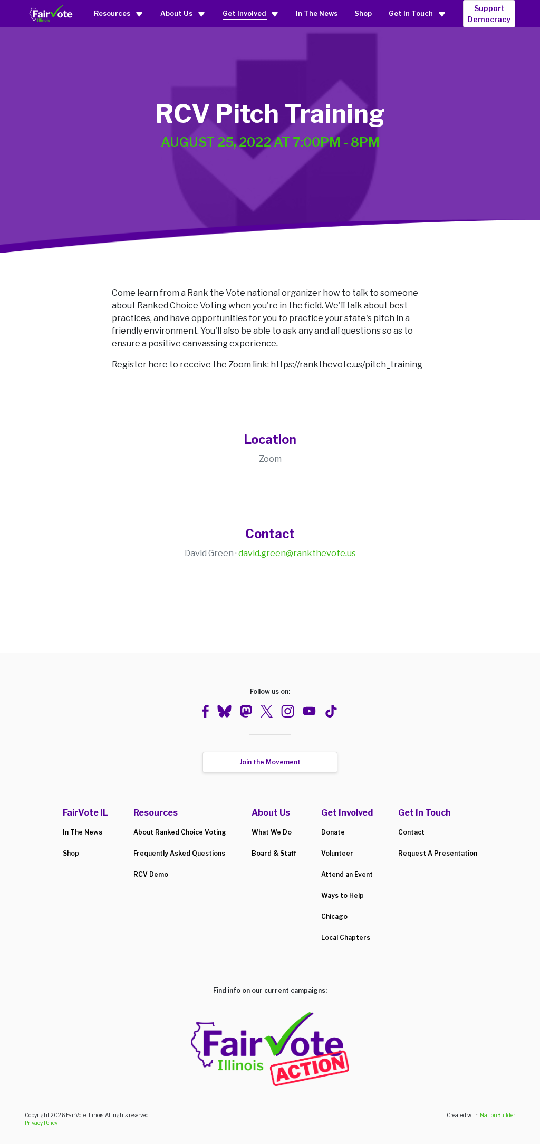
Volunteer (337, 853)
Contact (411, 832)
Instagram (287, 711)
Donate (333, 832)
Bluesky (224, 711)
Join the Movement (270, 762)
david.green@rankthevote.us (297, 553)
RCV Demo (150, 874)
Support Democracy (489, 14)
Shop (363, 13)
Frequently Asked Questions (179, 853)
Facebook (205, 711)
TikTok (331, 711)
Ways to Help (342, 895)
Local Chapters (345, 938)
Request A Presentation (437, 853)
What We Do (272, 832)
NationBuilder (497, 1115)
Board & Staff (274, 853)
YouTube (309, 711)
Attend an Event (347, 874)
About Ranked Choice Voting (179, 832)
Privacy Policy (41, 1123)
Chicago (334, 916)
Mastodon (246, 711)
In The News (317, 13)
